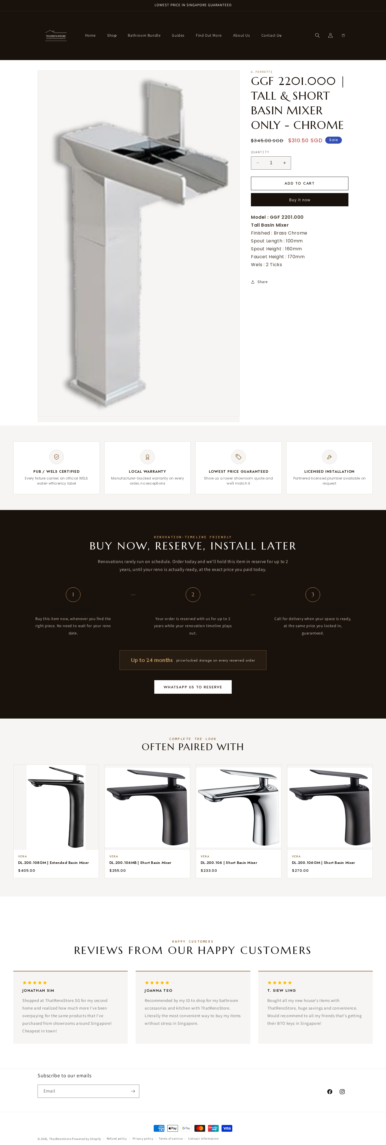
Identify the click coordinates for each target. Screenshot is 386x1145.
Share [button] (262, 281)
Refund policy (117, 1138)
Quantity (260, 152)
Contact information (203, 1138)
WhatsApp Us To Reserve (193, 687)
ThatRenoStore (60, 1139)
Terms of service (171, 1138)
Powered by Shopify (86, 1139)
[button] (111, 35)
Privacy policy (143, 1138)
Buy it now (300, 199)
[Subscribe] (133, 1091)
